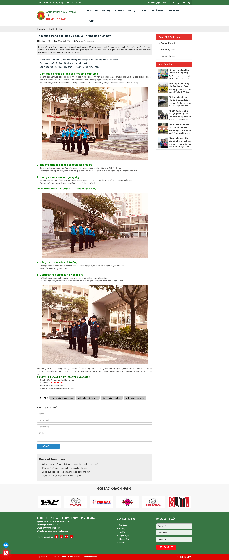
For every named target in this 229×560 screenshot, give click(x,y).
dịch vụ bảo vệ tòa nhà (135, 398)
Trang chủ (41, 29)
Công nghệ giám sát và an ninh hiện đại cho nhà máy (64, 468)
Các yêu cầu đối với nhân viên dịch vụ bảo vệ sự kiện (64, 63)
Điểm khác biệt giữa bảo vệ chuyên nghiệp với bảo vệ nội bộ (179, 139)
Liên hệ (122, 543)
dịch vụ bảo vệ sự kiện (112, 398)
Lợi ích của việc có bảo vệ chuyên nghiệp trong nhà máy (66, 472)
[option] (50, 502)
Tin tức (122, 532)
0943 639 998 (75, 3)
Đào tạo (122, 528)
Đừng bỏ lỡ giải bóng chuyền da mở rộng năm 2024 (179, 85)
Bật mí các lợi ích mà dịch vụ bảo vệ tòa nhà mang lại (179, 126)
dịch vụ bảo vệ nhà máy (87, 398)
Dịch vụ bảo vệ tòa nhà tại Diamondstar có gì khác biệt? (179, 98)
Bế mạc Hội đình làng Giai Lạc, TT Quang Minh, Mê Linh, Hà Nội (179, 71)
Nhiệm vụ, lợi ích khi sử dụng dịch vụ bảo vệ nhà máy (179, 112)
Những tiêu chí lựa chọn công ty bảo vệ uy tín (61, 476)
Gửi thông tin (48, 446)
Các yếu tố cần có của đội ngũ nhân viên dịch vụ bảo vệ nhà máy (69, 67)
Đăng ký (168, 547)
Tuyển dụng (124, 535)
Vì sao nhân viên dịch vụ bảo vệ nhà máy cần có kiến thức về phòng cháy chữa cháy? (79, 59)
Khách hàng (124, 539)
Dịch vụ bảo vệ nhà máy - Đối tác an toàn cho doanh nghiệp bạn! (70, 464)
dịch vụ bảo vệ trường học (90, 371)
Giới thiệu (123, 525)
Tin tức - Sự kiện (55, 29)
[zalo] (6, 545)
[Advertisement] (94, 420)
